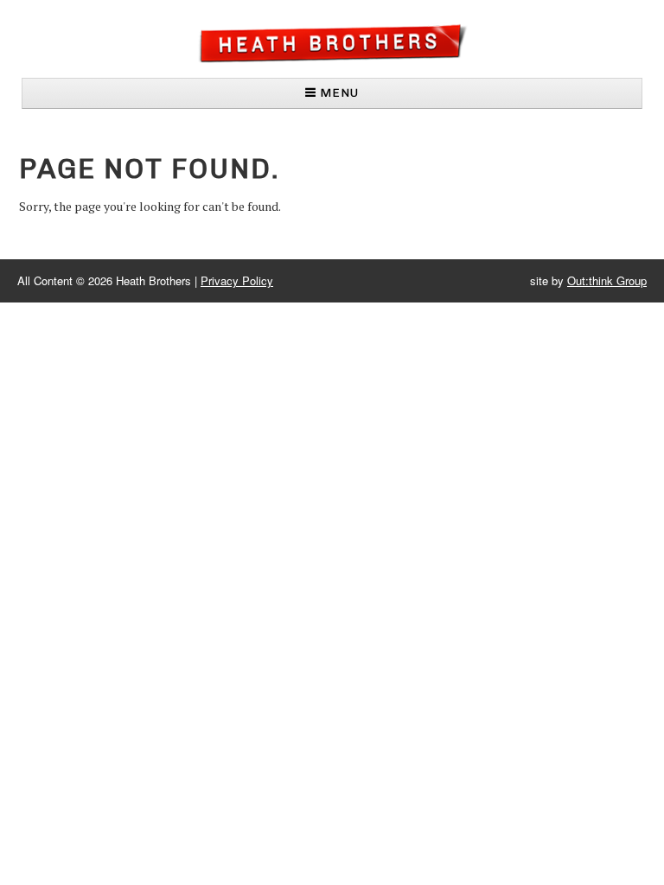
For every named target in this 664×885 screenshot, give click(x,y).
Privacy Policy (237, 280)
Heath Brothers (332, 43)
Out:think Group (607, 280)
